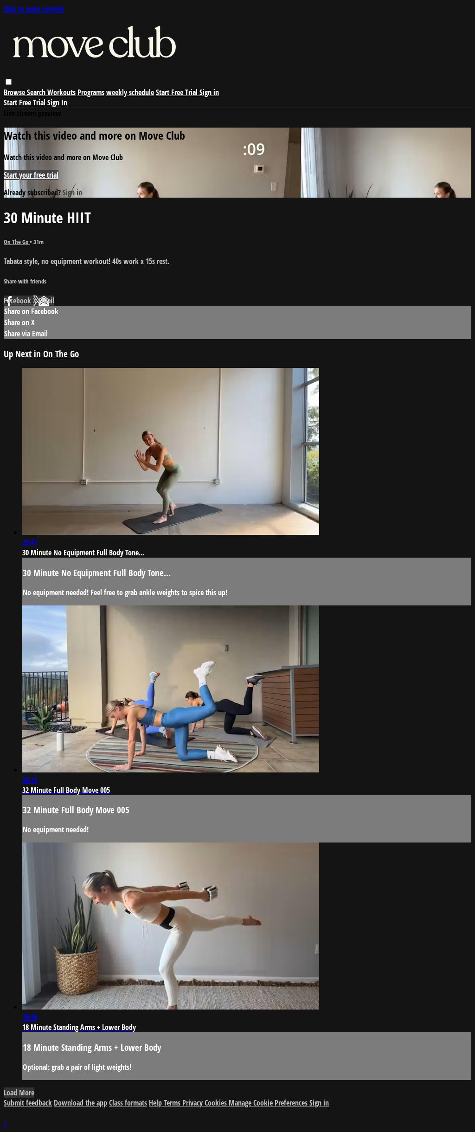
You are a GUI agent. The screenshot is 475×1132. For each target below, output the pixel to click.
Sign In (57, 102)
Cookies (217, 1103)
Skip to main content (34, 9)
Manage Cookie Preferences (269, 1103)
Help (156, 1103)
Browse (15, 92)
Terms (173, 1103)
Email (46, 301)
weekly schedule (130, 92)
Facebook (18, 301)
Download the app (80, 1103)
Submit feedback (28, 1103)
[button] (9, 82)
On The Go (17, 242)
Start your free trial (31, 175)
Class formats (128, 1103)
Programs (90, 92)
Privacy (193, 1103)
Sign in (209, 92)
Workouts (61, 92)
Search (37, 92)
